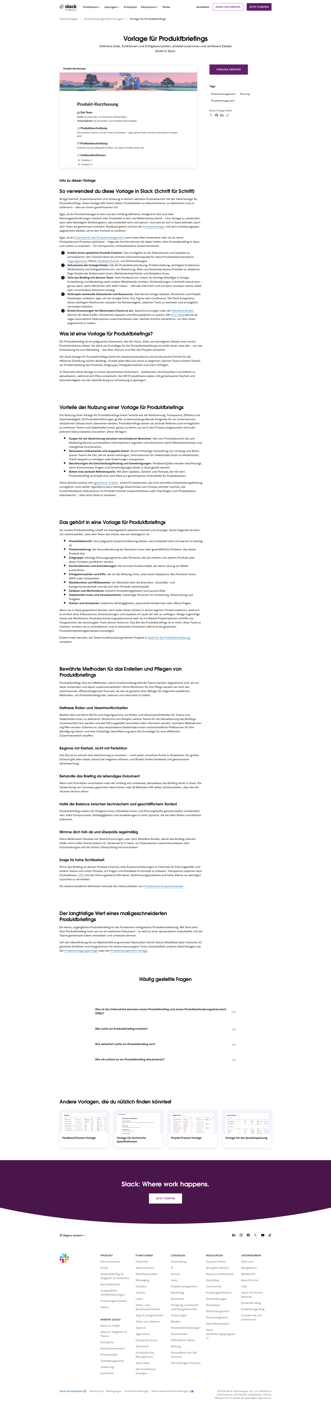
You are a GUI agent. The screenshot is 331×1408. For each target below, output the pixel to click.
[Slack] (68, 7)
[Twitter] (211, 115)
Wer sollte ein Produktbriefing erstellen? (121, 1029)
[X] (255, 1236)
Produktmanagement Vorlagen (104, 19)
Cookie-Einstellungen (136, 1391)
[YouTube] (262, 1236)
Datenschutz (96, 1391)
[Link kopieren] (227, 115)
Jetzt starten (259, 6)
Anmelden (202, 7)
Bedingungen (114, 1391)
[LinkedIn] (222, 115)
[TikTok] (270, 1236)
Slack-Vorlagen (68, 19)
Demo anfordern (228, 6)
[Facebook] (216, 115)
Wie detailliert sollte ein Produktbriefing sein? (125, 1044)
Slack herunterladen (71, 1391)
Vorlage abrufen (228, 69)
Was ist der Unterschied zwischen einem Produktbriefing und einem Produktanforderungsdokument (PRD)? (160, 1011)
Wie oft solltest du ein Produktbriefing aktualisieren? (129, 1059)
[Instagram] (241, 1236)
